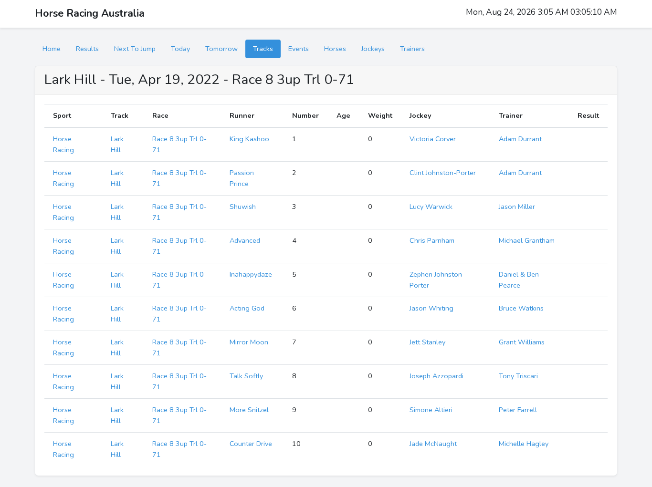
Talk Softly (246, 376)
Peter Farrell (518, 409)
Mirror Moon (249, 342)
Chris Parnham (432, 240)
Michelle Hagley (523, 443)
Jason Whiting (431, 308)
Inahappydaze (251, 274)
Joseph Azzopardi (436, 376)
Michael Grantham (527, 240)
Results (87, 48)
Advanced (245, 240)
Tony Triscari (518, 376)
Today (180, 48)
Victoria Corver (433, 139)
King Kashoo (249, 139)
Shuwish (243, 206)
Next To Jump (135, 48)
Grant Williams (522, 342)
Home (51, 48)
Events (298, 48)
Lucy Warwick (431, 206)
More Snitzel (249, 409)
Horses (335, 48)
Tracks (263, 48)
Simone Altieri (431, 409)
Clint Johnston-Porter (443, 172)
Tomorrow (221, 48)
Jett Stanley (427, 342)
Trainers (412, 48)
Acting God (247, 308)
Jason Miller (517, 206)
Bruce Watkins (521, 308)
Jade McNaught (433, 443)
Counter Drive (251, 443)
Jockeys (373, 48)
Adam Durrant (520, 139)
